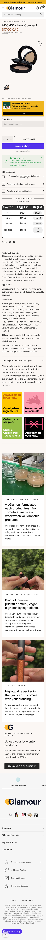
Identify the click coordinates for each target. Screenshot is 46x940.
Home (4, 21)
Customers (7, 849)
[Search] (41, 14)
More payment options (23, 151)
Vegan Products (9, 842)
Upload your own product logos (17, 360)
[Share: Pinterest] (10, 242)
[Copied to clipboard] (14, 242)
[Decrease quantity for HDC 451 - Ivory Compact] (4, 139)
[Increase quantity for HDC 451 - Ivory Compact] (11, 139)
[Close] (41, 158)
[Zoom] (39, 43)
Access (6, 2)
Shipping (5, 33)
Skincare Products (10, 835)
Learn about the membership (22, 766)
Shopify (23, 165)
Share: (4, 242)
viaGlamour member (11, 375)
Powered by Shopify (27, 923)
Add (23, 113)
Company (6, 828)
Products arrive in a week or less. (21, 184)
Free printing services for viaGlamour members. (24, 177)
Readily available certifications (19, 191)
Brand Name (7, 119)
